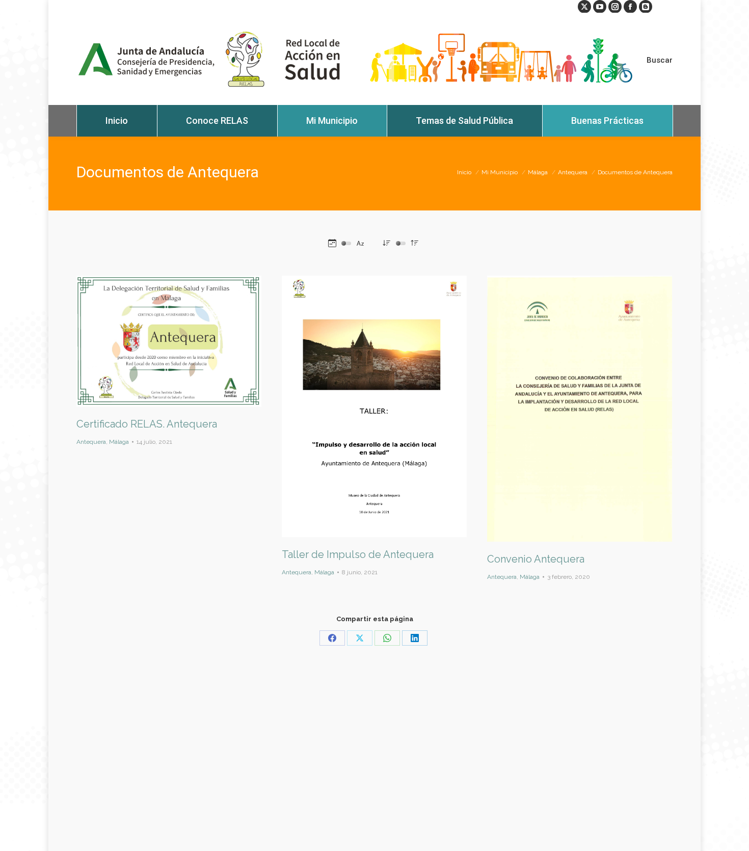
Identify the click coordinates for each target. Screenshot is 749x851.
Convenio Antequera (535, 559)
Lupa (155, 341)
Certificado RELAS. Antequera (146, 424)
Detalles (183, 341)
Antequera (91, 441)
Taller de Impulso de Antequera (358, 554)
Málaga (119, 441)
